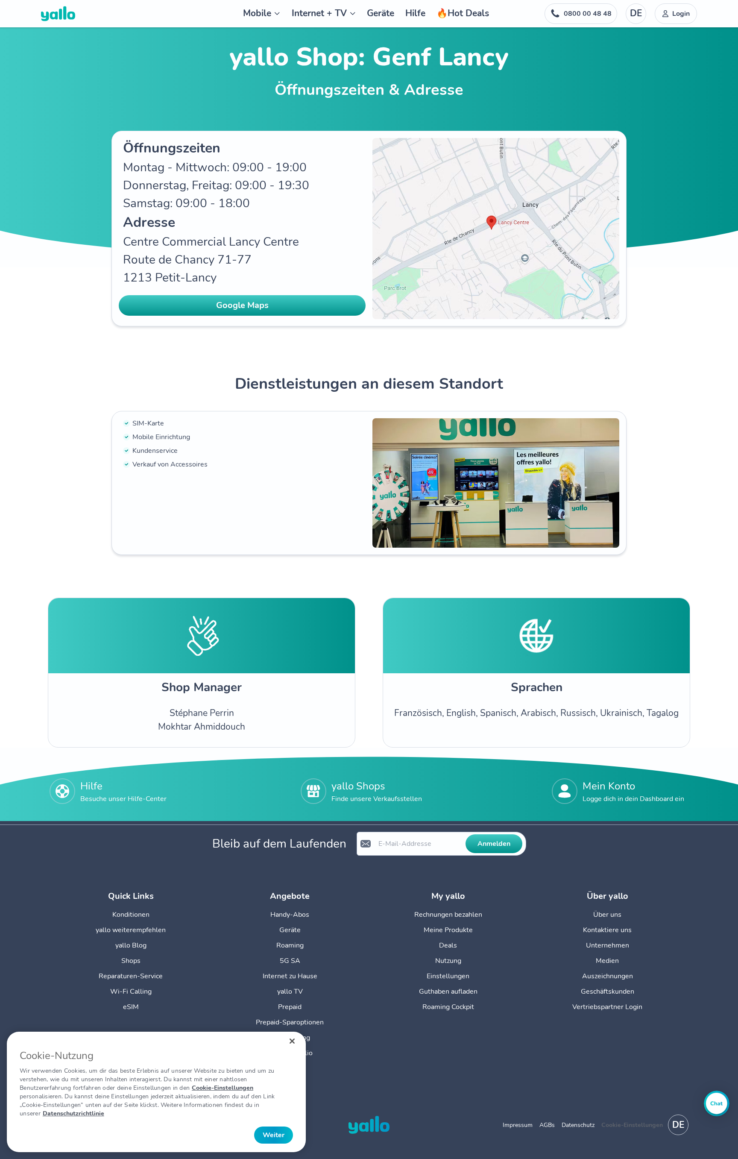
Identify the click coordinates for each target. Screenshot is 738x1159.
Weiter (273, 1135)
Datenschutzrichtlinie (73, 1113)
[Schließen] (292, 1041)
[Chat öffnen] (716, 1103)
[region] (156, 1092)
